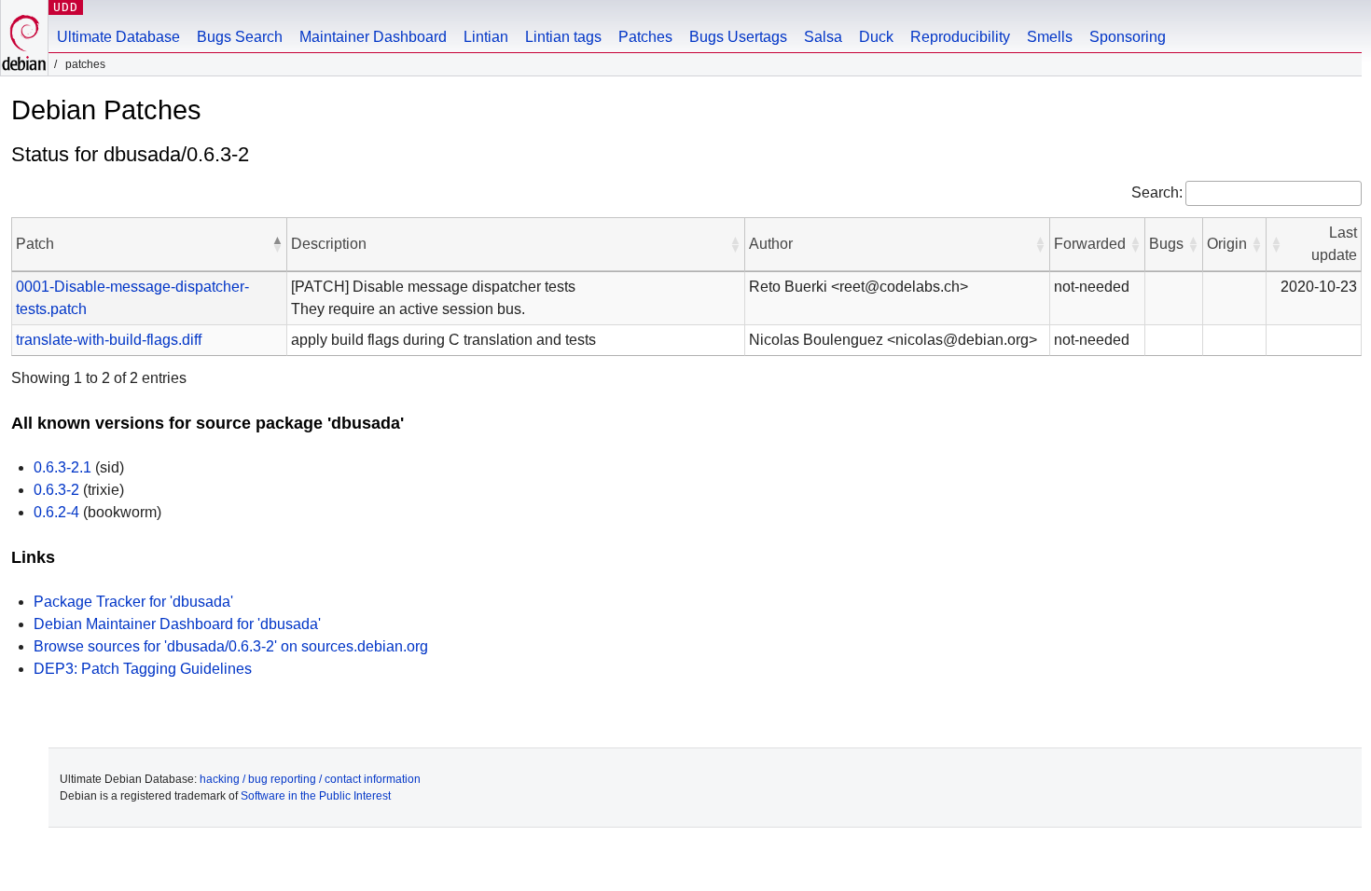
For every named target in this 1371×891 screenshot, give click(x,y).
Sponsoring (1127, 37)
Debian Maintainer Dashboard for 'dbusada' (177, 624)
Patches (645, 37)
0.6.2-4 (56, 512)
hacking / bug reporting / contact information (310, 779)
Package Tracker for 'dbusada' (133, 602)
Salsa (823, 37)
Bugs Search (240, 37)
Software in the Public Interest (316, 795)
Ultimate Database (118, 37)
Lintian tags (563, 37)
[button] (277, 244)
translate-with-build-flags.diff (108, 340)
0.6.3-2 (56, 490)
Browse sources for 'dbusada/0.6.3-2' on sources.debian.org (231, 646)
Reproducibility (960, 37)
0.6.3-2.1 (62, 467)
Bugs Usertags (738, 37)
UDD (65, 7)
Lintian (486, 37)
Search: (1157, 192)
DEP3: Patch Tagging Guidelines (143, 669)
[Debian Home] (24, 37)
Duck (876, 37)
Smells (1050, 37)
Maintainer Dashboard (373, 37)
